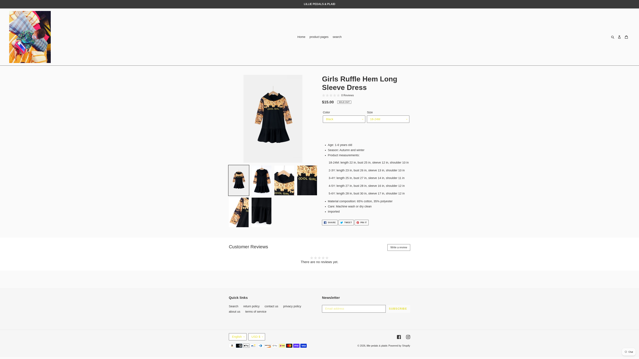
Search (233, 306)
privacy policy (292, 306)
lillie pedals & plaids (377, 345)
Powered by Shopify (399, 345)
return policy (251, 306)
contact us (271, 306)
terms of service (255, 311)
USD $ (255, 336)
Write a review (398, 247)
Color (326, 112)
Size (370, 112)
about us (234, 311)
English (237, 336)
